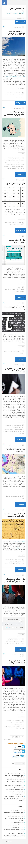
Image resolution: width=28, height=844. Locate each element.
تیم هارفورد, (9, 639)
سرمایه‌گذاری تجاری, (14, 166)
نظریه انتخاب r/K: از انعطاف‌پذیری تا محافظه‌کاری (14, 113)
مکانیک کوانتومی (18, 728)
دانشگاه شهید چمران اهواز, (19, 429)
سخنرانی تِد (22, 656)
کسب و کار (16, 108)
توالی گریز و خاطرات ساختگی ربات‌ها (16, 792)
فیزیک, (15, 224)
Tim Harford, (14, 639)
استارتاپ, (10, 425)
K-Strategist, (10, 158)
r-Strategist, (21, 160)
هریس (16, 97)
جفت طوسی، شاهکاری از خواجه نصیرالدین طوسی (14, 76)
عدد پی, (17, 224)
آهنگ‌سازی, (22, 291)
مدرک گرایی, (9, 431)
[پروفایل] (4, 2)
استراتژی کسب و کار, (7, 160)
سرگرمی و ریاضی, (17, 351)
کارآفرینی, (19, 431)
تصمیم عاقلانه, (17, 164)
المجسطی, (7, 559)
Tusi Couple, (12, 559)
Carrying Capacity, (17, 158)
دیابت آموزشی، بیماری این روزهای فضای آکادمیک (15, 370)
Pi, (20, 222)
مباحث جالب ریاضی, (7, 351)
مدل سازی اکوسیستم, (15, 168)
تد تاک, (22, 722)
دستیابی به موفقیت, (20, 641)
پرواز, (18, 496)
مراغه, (19, 97)
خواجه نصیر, (11, 561)
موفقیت (15, 575)
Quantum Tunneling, (12, 720)
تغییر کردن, (18, 222)
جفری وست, (8, 164)
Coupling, (19, 720)
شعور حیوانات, (7, 496)
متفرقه (17, 180)
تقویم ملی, (7, 93)
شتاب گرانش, (21, 224)
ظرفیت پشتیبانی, (7, 166)
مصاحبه (14, 364)
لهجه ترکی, (22, 97)
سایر (15, 27)
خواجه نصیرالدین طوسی (19, 542)
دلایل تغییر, (10, 222)
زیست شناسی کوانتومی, (20, 726)
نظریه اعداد (11, 224)
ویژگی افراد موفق (7, 643)
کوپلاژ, (23, 728)
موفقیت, (12, 643)
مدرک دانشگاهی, (14, 431)
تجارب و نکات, (18, 27)
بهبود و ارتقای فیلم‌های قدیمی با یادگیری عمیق (14, 789)
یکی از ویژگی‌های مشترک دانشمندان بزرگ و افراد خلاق (14, 580)
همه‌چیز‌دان (18, 548)
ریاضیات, (19, 108)
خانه (23, 18)
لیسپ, (18, 291)
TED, (7, 720)
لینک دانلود (7, 627)
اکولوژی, (18, 162)
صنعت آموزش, (11, 429)
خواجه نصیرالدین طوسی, (19, 95)
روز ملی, (4, 95)
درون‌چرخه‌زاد (6, 563)
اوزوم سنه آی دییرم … (14, 822)
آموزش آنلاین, (18, 425)
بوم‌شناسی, (22, 164)
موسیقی (15, 291)
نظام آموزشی (21, 433)
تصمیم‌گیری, (13, 164)
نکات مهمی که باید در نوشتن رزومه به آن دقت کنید (13, 773)
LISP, (6, 289)
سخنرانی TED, (12, 726)
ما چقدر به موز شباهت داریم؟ (14, 833)
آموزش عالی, (14, 425)
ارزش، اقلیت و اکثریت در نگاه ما (14, 816)
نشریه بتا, (5, 431)
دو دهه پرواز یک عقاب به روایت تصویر (15, 450)
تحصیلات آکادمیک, (20, 427)
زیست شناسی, (14, 445)
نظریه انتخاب (9, 168)
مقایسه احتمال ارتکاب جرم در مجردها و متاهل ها (14, 796)
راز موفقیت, (8, 641)
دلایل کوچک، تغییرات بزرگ (15, 183)
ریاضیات (20, 303)
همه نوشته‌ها (19, 18)
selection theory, (15, 160)
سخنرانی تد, (16, 643)
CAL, (8, 289)
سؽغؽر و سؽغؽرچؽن (17, 827)
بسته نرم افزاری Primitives (17, 794)
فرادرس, (22, 431)
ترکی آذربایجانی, (12, 93)
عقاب (23, 498)
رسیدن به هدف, (21, 643)
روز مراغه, (8, 95)
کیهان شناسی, (19, 445)
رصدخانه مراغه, (12, 95)
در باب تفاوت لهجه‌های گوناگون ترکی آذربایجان (16, 32)
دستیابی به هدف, (14, 641)
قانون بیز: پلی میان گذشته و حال (10, 836)
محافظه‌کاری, (21, 168)
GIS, (20, 496)
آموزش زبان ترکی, (18, 93)
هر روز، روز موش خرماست (14, 810)
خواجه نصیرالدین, (21, 563)
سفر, (11, 496)
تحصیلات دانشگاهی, (13, 427)
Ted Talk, (19, 639)
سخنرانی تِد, (19, 575)
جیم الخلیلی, (12, 722)
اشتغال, (6, 425)
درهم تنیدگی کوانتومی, (20, 724)
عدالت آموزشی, (6, 429)
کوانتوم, (6, 726)
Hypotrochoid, (18, 559)
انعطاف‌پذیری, (7, 162)
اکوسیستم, (22, 162)
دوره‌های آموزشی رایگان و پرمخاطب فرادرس (14, 779)
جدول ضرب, (14, 222)
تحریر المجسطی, (21, 561)
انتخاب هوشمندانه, (13, 162)
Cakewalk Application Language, (17, 289)
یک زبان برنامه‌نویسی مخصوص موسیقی (17, 241)
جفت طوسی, (15, 561)
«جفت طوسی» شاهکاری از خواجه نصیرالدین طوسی (15, 515)
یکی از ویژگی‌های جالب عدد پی (14, 308)
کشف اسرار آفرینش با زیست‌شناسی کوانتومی (16, 662)
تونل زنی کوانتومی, (18, 722)
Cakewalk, (19, 287)
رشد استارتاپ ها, (21, 166)
